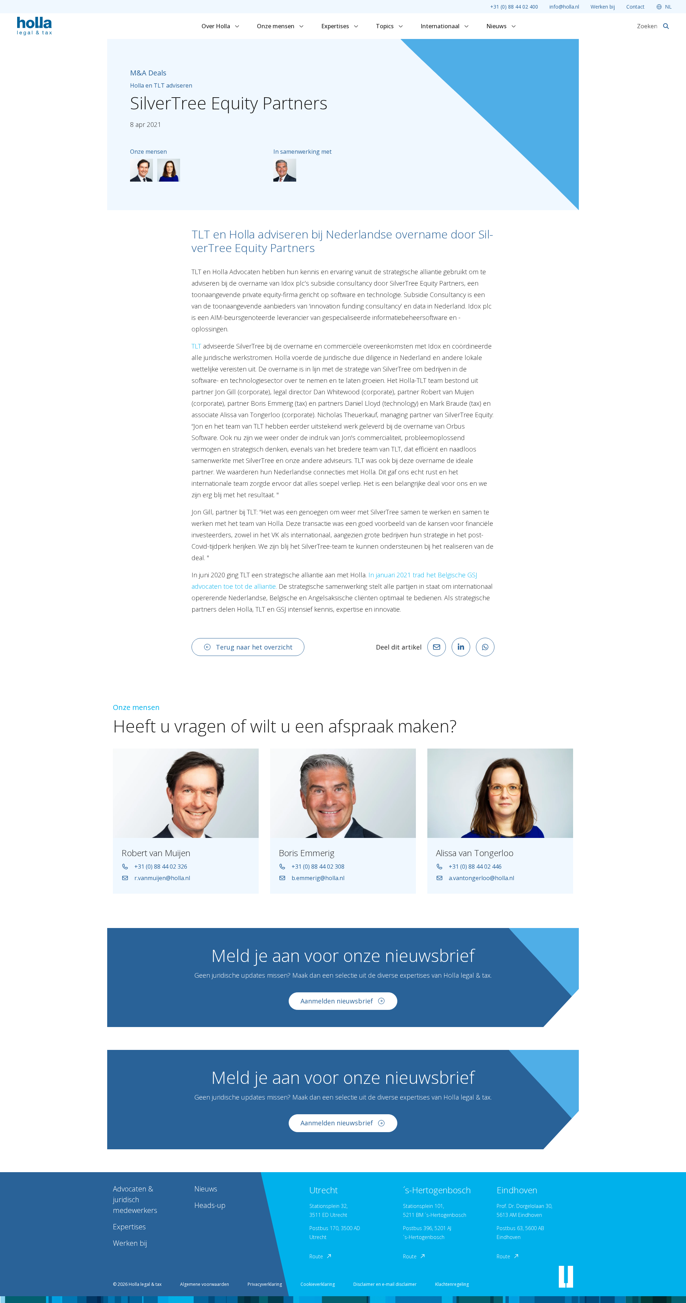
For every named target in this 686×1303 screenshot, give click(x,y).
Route (316, 1256)
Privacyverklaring (265, 1284)
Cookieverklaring (317, 1284)
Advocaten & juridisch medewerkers (135, 1199)
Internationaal (441, 26)
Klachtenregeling (452, 1284)
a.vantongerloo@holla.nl (481, 878)
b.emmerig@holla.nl (318, 878)
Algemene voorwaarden (204, 1284)
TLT (196, 346)
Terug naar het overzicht (254, 647)
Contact (635, 6)
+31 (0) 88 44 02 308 (318, 866)
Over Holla (217, 26)
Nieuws (497, 26)
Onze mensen (276, 26)
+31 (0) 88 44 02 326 (160, 866)
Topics (385, 26)
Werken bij (603, 6)
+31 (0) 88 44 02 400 (514, 6)
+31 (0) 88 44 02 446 (475, 866)
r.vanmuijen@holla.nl (162, 878)
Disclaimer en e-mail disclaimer (385, 1284)
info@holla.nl (564, 6)
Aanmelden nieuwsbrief (336, 1001)
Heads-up (209, 1205)
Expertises (336, 26)
